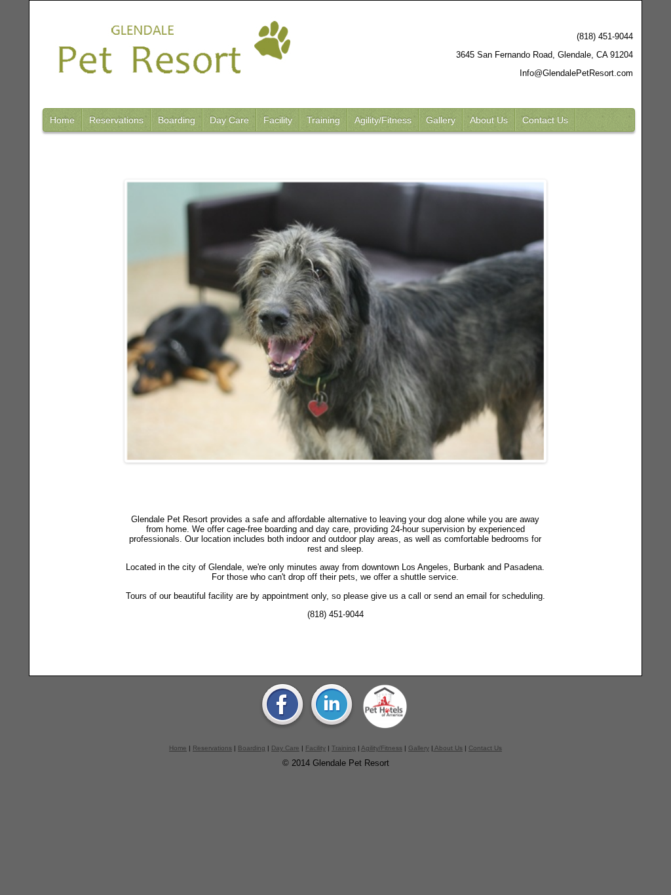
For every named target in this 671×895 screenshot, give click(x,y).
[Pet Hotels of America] (384, 727)
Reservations (116, 120)
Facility (277, 120)
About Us (489, 120)
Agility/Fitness (383, 120)
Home (62, 120)
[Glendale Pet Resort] (282, 727)
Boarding (176, 120)
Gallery (440, 120)
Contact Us (545, 120)
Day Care (229, 120)
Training (323, 120)
